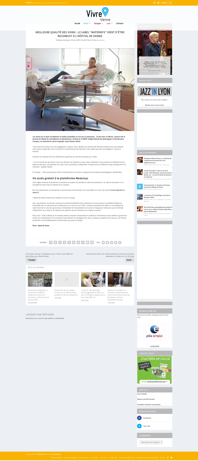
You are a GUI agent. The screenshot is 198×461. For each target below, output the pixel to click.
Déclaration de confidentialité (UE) (147, 458)
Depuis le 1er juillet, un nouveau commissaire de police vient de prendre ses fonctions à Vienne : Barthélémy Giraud (119, 295)
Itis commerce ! (56, 454)
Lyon (108, 23)
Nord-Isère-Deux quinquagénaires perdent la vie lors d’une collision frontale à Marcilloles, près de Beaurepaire (158, 209)
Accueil (77, 23)
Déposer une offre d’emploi (146, 399)
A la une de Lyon (157, 165)
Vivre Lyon (103, 458)
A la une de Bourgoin (158, 199)
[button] (151, 72)
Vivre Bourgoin (112, 458)
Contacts (119, 23)
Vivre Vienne (94, 458)
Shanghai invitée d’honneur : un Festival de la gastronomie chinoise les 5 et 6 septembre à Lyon (157, 160)
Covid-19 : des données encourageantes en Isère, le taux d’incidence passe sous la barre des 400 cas (93, 293)
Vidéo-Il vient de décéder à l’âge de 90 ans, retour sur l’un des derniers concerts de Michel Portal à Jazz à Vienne (154, 64)
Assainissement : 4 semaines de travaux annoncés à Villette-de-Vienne (157, 186)
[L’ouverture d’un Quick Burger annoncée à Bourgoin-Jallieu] (140, 197)
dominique (66, 40)
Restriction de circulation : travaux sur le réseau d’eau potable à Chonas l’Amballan (66, 292)
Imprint (162, 458)
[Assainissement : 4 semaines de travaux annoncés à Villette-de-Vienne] (140, 186)
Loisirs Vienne (168, 179)
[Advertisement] (154, 132)
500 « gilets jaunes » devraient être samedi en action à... (50, 3)
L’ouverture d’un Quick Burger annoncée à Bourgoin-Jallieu (157, 196)
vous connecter (39, 318)
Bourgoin (97, 23)
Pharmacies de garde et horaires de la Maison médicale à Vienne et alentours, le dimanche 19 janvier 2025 (38, 295)
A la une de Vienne (158, 179)
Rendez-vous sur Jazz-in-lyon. (154, 105)
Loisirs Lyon (166, 165)
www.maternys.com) (74, 205)
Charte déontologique (71, 458)
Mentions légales (56, 458)
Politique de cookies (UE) (127, 458)
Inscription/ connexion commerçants (149, 404)
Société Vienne (86, 40)
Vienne (85, 23)
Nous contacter (142, 394)
